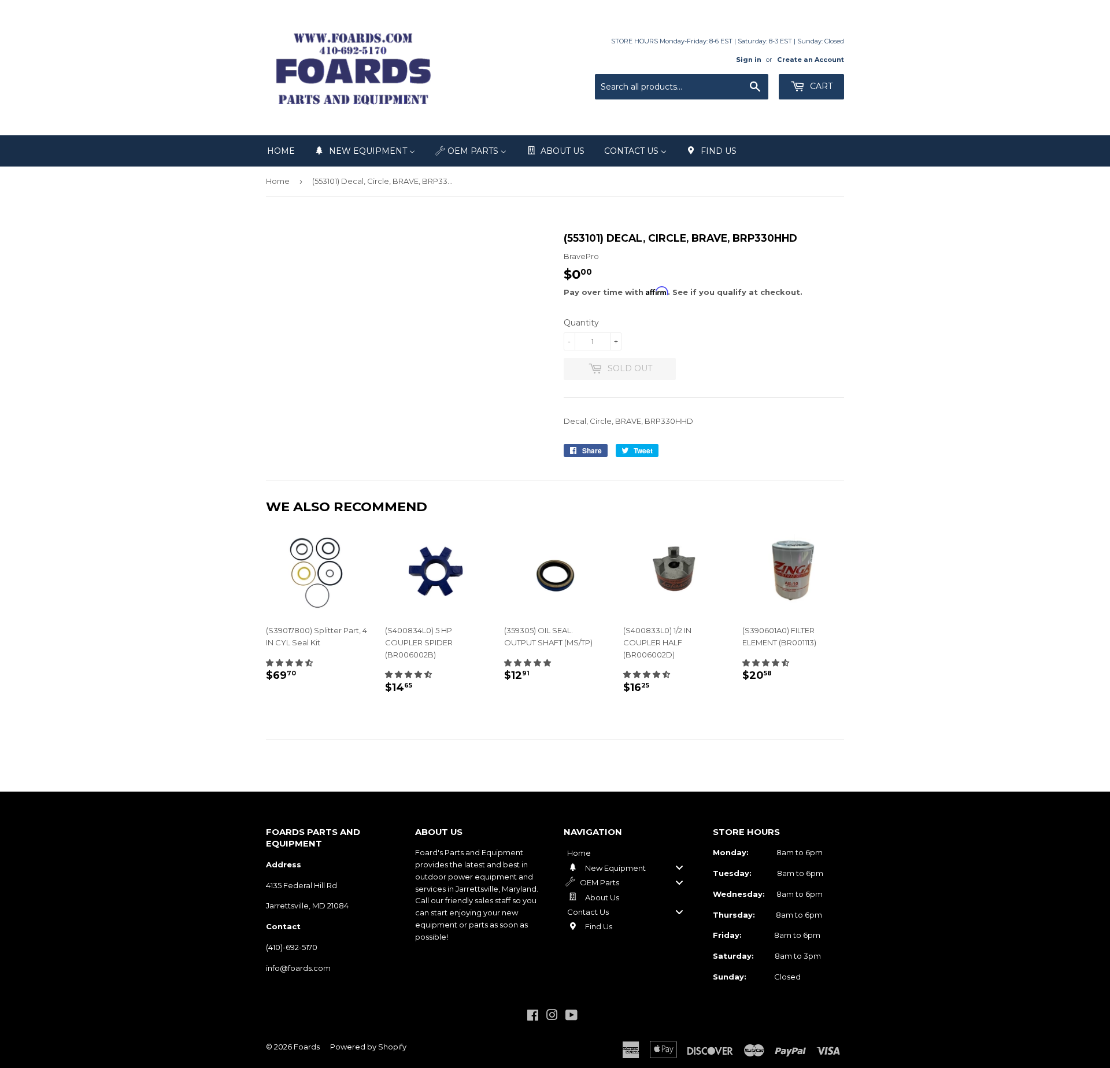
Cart (820, 86)
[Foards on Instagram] (552, 1016)
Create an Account (810, 60)
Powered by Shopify (368, 1046)
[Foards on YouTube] (571, 1016)
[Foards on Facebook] (533, 1016)
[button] (289, 662)
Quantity (581, 322)
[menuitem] (281, 151)
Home (278, 181)
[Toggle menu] (679, 868)
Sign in (748, 60)
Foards (307, 1046)
